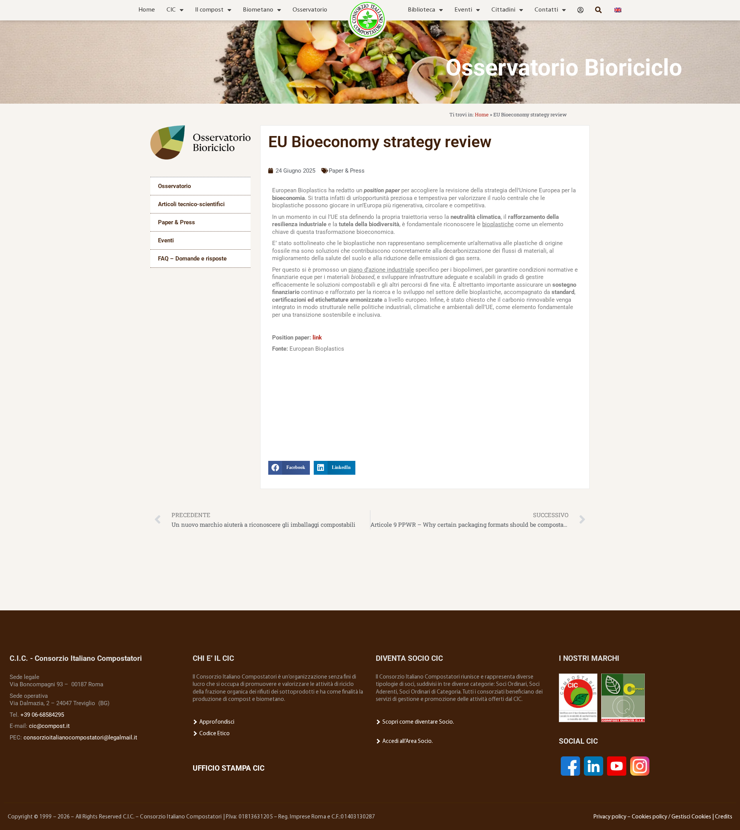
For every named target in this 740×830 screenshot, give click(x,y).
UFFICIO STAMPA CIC (228, 768)
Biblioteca (421, 10)
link (317, 337)
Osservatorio (310, 10)
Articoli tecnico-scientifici (191, 204)
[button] (289, 468)
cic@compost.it (49, 725)
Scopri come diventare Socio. (417, 722)
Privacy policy (610, 817)
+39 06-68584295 (42, 714)
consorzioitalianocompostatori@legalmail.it (80, 737)
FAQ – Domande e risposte (192, 258)
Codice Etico (214, 734)
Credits (723, 817)
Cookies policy (649, 817)
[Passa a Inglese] (617, 10)
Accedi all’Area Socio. (407, 741)
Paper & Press (176, 222)
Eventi (463, 10)
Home (146, 10)
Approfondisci (216, 722)
